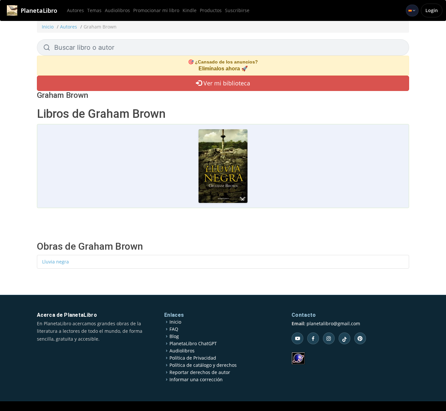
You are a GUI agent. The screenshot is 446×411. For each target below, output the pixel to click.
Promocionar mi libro (156, 10)
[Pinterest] (360, 338)
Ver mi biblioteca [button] (226, 83)
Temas (94, 10)
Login (431, 10)
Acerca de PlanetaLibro (67, 315)
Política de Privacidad (192, 358)
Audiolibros (117, 10)
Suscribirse (237, 10)
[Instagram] (329, 338)
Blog (174, 336)
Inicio (48, 27)
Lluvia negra (55, 262)
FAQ (173, 329)
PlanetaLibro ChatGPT (193, 343)
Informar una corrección (196, 379)
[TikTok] (344, 338)
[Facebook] (313, 338)
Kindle (190, 10)
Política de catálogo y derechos (203, 365)
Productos (211, 10)
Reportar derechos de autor (199, 372)
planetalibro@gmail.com (333, 323)
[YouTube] (297, 338)
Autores (75, 10)
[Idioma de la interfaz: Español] (412, 10)
